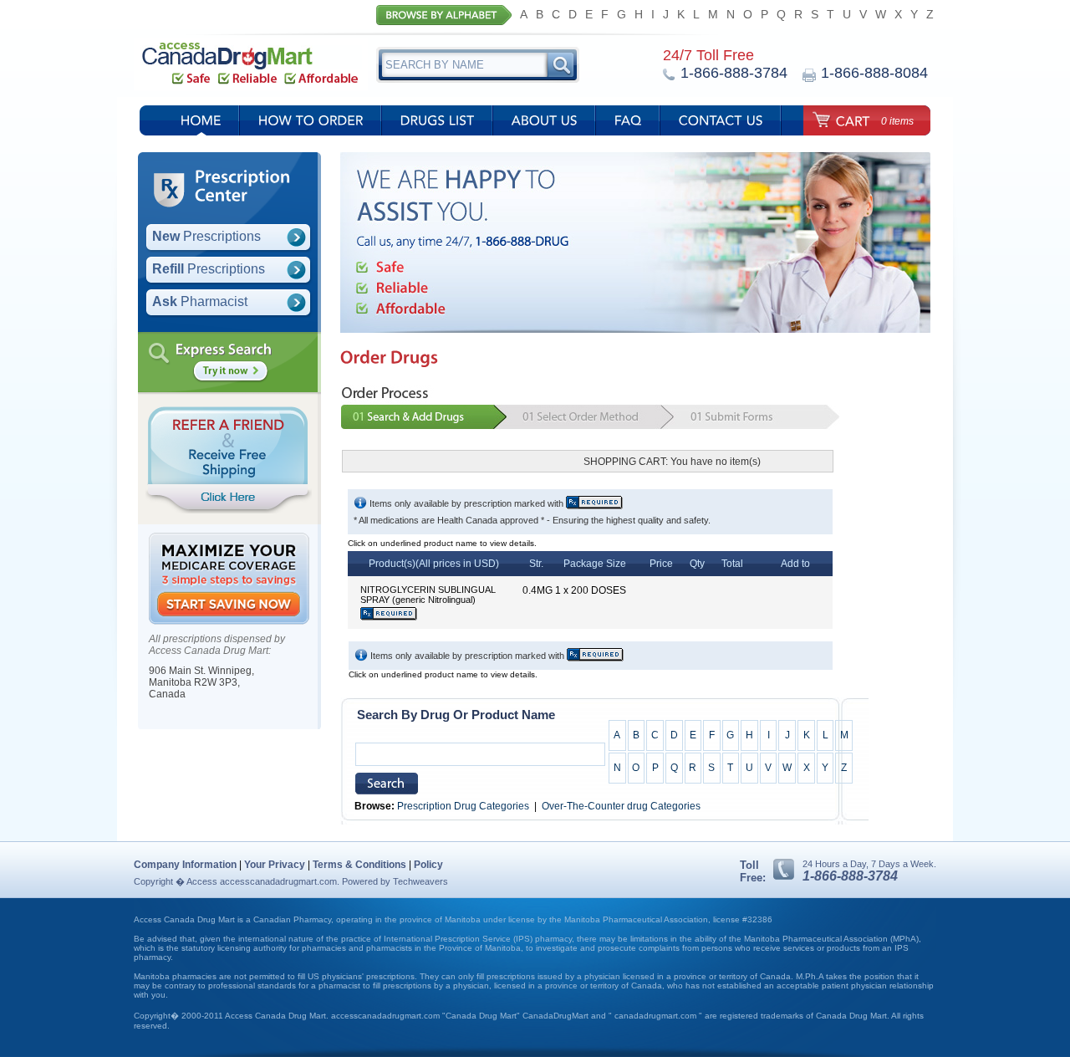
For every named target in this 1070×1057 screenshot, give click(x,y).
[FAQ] (628, 125)
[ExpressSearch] (224, 350)
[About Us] (545, 125)
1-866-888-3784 (850, 876)
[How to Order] (311, 125)
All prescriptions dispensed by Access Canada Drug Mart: (217, 644)
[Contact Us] (721, 125)
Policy (428, 865)
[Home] (201, 125)
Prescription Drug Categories (463, 806)
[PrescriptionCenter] (236, 187)
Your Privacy (274, 865)
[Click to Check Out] (799, 468)
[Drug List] (437, 125)
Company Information (185, 865)
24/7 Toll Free (708, 55)
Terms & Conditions (359, 865)
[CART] (840, 118)
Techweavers (420, 881)
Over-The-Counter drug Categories (621, 806)
